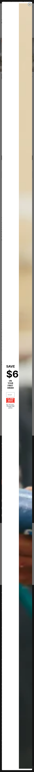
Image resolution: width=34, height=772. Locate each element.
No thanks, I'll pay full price (10, 406)
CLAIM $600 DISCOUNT (10, 400)
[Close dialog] (29, 4)
